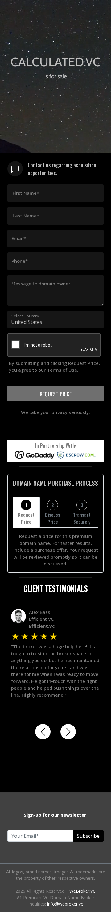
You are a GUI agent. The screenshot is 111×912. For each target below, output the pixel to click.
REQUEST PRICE (56, 394)
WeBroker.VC (82, 891)
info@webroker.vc (65, 904)
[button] (43, 731)
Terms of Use (62, 370)
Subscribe (88, 836)
